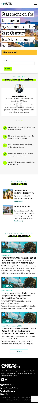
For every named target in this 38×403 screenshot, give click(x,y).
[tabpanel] (19, 27)
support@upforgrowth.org (16, 400)
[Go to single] (19, 247)
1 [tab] (15, 43)
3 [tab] (20, 43)
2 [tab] (18, 43)
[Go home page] (7, 4)
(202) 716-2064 (28, 400)
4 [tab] (23, 43)
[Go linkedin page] (2, 380)
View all (19, 351)
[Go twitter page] (6, 380)
